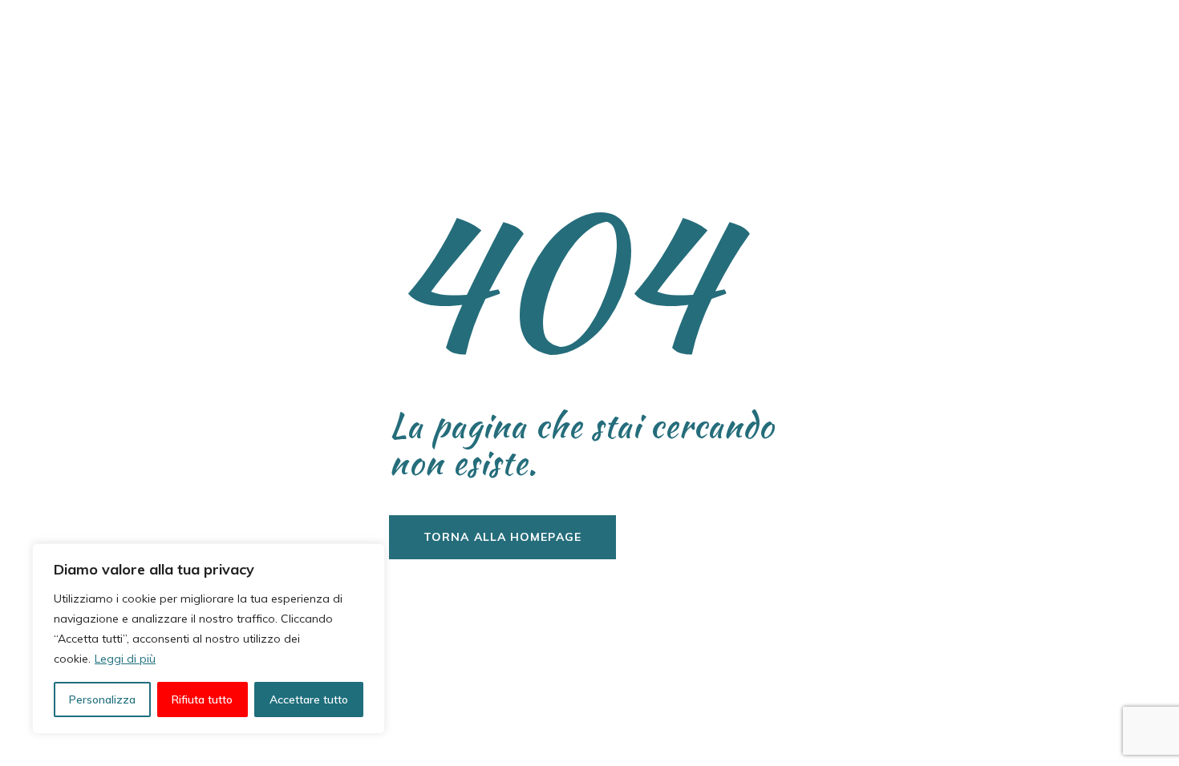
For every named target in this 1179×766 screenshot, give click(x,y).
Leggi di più (125, 658)
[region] (208, 638)
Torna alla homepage (502, 537)
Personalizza (102, 699)
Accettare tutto (308, 699)
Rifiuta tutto (202, 699)
